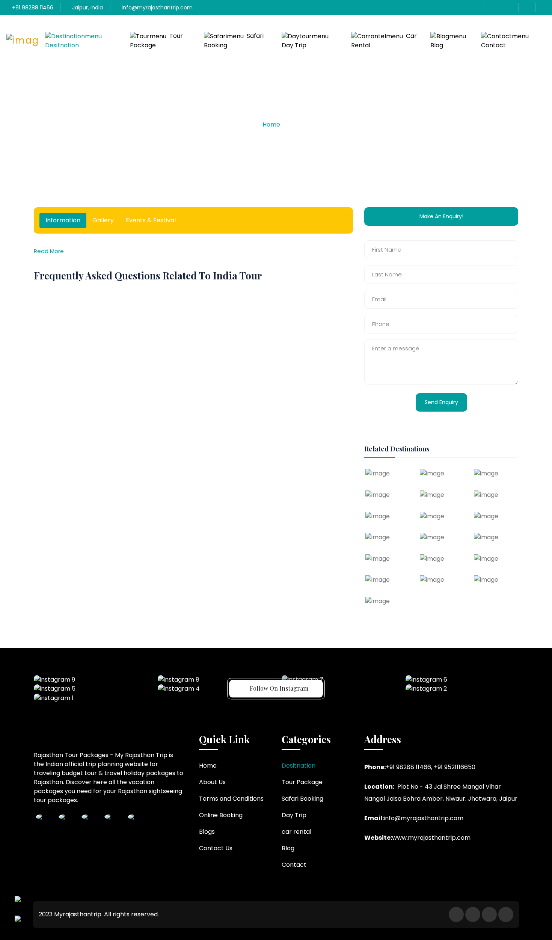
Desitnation (62, 45)
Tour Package (156, 41)
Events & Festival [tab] (151, 220)
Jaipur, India (87, 7)
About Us (212, 782)
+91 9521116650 (454, 767)
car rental (384, 41)
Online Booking (221, 815)
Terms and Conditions (231, 798)
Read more (49, 251)
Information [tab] (62, 220)
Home (271, 124)
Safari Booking (234, 41)
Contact (493, 45)
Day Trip (294, 45)
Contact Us (215, 848)
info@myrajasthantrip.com (156, 7)
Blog (436, 45)
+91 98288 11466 (32, 7)
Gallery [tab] (103, 220)
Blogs (207, 831)
